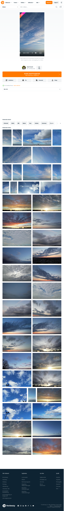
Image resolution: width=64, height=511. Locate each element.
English (57, 477)
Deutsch (57, 484)
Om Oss (41, 482)
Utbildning (5, 486)
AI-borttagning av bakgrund (7, 495)
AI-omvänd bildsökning (5, 491)
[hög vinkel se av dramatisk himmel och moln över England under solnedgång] (6, 137)
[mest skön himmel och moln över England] (16, 379)
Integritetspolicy (56, 506)
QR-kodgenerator (7, 498)
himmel (6, 123)
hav (30, 123)
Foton (15, 2)
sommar (44, 123)
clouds (52, 123)
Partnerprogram (25, 482)
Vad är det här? (17, 85)
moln (12, 123)
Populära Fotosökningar (25, 488)
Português (57, 482)
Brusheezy (5, 477)
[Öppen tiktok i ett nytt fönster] (28, 505)
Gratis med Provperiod (32, 74)
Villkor (49, 506)
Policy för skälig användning (52, 507)
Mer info (6, 89)
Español (57, 479)
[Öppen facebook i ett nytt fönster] (18, 505)
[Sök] (56, 7)
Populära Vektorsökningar (25, 484)
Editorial (30, 2)
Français (57, 486)
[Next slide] (57, 123)
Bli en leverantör (42, 484)
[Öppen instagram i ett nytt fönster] (20, 505)
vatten (36, 123)
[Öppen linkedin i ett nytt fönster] (23, 505)
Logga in (56, 2)
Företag (4, 484)
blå (18, 123)
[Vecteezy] (2, 2)
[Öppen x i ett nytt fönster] (30, 505)
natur (24, 123)
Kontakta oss (42, 479)
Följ (39, 68)
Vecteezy (4, 479)
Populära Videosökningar (25, 492)
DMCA (23, 479)
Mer (37, 2)
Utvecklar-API (5, 488)
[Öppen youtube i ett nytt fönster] (33, 505)
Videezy (4, 482)
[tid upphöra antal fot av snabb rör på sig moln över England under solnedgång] (16, 203)
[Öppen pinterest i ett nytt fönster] (25, 505)
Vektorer (7, 2)
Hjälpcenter (42, 477)
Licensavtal (24, 477)
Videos (22, 2)
